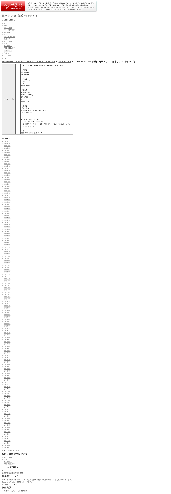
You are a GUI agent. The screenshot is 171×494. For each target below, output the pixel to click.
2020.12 (7, 301)
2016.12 (7, 409)
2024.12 (7, 193)
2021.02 (7, 297)
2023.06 (7, 234)
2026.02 (7, 161)
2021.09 (7, 281)
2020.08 (7, 310)
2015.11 (7, 438)
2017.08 (7, 391)
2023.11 (7, 222)
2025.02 (7, 189)
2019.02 (7, 351)
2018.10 (7, 360)
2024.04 (7, 211)
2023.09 (7, 227)
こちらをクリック (27, 126)
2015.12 (7, 436)
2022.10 (7, 252)
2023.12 (7, 220)
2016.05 (7, 425)
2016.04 (7, 427)
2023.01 (7, 245)
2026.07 (7, 150)
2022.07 (7, 258)
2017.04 (7, 400)
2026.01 (7, 164)
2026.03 (7, 159)
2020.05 (7, 317)
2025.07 (7, 177)
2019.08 (7, 337)
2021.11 (7, 276)
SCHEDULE (64, 61)
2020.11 (7, 303)
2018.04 (7, 373)
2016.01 (7, 434)
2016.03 (7, 429)
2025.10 (7, 171)
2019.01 (7, 353)
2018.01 (7, 380)
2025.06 (7, 180)
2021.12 (7, 274)
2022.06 (7, 261)
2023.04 (7, 238)
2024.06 (7, 207)
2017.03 (7, 402)
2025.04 (7, 184)
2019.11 (7, 330)
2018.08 (7, 364)
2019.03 (7, 348)
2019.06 (7, 342)
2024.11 (7, 195)
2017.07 (7, 393)
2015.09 (7, 443)
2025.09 (7, 173)
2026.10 (7, 143)
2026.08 (7, 148)
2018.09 (7, 362)
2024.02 (7, 216)
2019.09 (7, 335)
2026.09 (7, 146)
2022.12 (7, 247)
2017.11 (7, 384)
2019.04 (7, 346)
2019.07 (7, 339)
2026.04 (7, 157)
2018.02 (7, 378)
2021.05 (7, 290)
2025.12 (7, 166)
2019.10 (7, 333)
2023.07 (7, 231)
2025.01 (7, 191)
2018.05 (7, 371)
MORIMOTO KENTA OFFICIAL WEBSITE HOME (28, 61)
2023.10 (7, 225)
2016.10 (7, 414)
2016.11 (7, 411)
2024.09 (7, 200)
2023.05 (7, 236)
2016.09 (7, 416)
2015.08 (7, 445)
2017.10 (7, 387)
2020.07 (7, 312)
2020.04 (7, 319)
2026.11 (7, 141)
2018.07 (7, 366)
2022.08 (7, 256)
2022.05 (7, 263)
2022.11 (7, 249)
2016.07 (7, 420)
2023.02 (7, 243)
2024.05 (7, 209)
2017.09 (7, 389)
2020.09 (7, 308)
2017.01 (7, 407)
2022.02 (7, 270)
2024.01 (7, 218)
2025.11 (7, 168)
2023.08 (7, 229)
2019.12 (7, 328)
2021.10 (7, 279)
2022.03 (7, 267)
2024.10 (7, 198)
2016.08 (7, 418)
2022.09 (7, 254)
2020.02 (7, 324)
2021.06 (7, 288)
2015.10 (7, 441)
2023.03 (7, 240)
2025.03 (7, 186)
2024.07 (7, 204)
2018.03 (7, 375)
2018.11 (7, 357)
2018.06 (7, 369)
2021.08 (7, 283)
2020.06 (7, 315)
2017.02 (7, 405)
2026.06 (7, 152)
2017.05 (7, 398)
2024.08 (7, 202)
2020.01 (7, 326)
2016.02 (7, 432)
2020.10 (7, 306)
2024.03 (7, 213)
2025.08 (7, 175)
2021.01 (7, 299)
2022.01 (7, 272)
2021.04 (7, 292)
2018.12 (7, 355)
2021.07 (7, 285)
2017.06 (7, 396)
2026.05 (7, 155)
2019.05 (7, 344)
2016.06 (7, 423)
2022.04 (7, 265)
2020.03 (7, 321)
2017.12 (7, 382)
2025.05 (7, 182)
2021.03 (7, 294)
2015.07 (7, 447)
